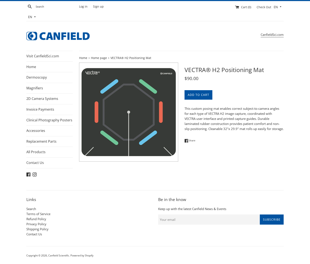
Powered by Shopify (81, 255)
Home (31, 66)
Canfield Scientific (58, 255)
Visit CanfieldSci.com (42, 56)
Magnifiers (34, 88)
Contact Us (35, 162)
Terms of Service (38, 214)
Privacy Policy (36, 224)
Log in (83, 6)
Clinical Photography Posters (49, 120)
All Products (36, 152)
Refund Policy (36, 219)
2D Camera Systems (42, 98)
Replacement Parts (41, 141)
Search (31, 209)
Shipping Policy (37, 229)
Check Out (264, 7)
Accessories (35, 130)
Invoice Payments (40, 109)
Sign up (98, 6)
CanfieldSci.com (272, 34)
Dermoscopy (36, 77)
